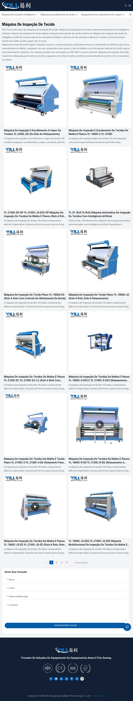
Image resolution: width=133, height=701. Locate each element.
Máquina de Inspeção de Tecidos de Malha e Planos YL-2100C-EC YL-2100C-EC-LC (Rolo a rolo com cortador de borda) (34, 378)
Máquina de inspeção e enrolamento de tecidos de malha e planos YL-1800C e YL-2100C (98, 132)
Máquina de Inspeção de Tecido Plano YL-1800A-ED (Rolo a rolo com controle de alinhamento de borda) (35, 296)
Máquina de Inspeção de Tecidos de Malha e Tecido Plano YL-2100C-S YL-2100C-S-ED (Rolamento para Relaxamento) (34, 460)
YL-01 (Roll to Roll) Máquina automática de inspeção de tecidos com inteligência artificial (99, 214)
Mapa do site (99, 695)
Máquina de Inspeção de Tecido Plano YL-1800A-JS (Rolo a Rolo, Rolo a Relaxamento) (99, 296)
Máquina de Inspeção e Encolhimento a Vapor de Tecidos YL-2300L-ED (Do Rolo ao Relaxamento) (32, 132)
